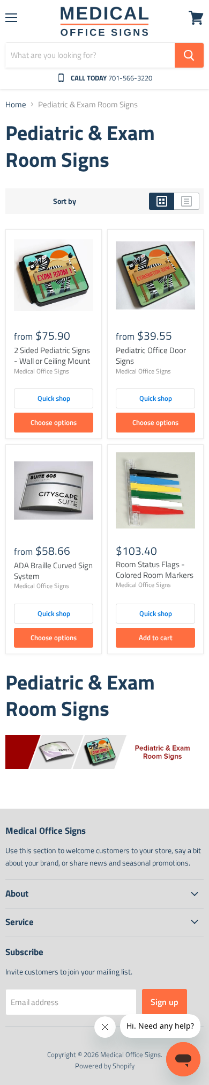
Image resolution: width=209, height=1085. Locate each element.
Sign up (164, 1001)
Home (15, 104)
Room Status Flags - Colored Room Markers (154, 569)
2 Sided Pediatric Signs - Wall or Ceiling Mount (52, 355)
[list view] (186, 201)
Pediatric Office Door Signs (151, 355)
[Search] (189, 55)
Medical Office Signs (41, 371)
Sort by (64, 201)
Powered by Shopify (105, 1065)
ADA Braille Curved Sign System (53, 570)
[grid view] (161, 201)
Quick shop (54, 398)
